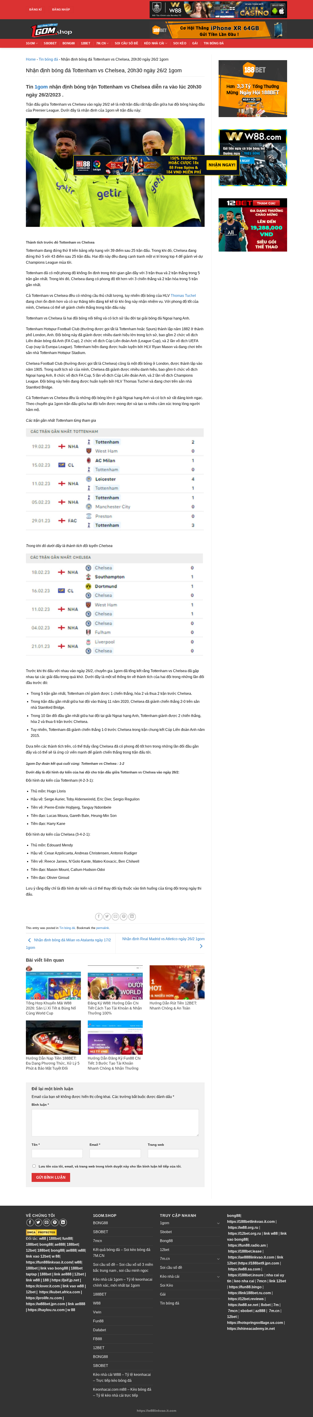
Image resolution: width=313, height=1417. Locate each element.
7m (276, 1305)
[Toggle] (218, 1223)
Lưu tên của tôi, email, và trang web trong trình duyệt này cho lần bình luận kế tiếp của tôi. (110, 1166)
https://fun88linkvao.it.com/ (49, 1262)
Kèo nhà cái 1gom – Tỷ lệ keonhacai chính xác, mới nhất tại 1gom (122, 1282)
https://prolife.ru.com (44, 1298)
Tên (36, 1144)
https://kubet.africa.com (59, 1292)
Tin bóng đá (214, 43)
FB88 (97, 1339)
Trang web (156, 1144)
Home (31, 59)
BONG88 (100, 1223)
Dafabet (99, 1330)
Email (95, 1144)
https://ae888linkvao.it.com (251, 1257)
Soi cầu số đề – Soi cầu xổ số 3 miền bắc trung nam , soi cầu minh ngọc (123, 1267)
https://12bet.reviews (246, 1299)
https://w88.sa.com (244, 1269)
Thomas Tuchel (183, 296)
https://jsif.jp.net (65, 1280)
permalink (102, 928)
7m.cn (101, 43)
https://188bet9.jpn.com (259, 1263)
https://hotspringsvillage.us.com (255, 1323)
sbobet (246, 1311)
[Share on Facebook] (99, 917)
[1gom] (67, 29)
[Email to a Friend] (115, 917)
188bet (54, 1238)
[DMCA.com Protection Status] (41, 1232)
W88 (97, 1303)
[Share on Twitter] (107, 917)
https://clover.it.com (43, 1286)
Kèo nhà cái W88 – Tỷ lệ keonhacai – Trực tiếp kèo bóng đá (122, 1377)
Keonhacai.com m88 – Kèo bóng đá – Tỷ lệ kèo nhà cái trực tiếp (122, 1392)
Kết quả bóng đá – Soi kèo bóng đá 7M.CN (121, 1253)
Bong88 (69, 43)
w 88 (56, 1256)
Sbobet (50, 43)
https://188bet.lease (245, 1251)
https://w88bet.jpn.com (45, 1304)
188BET (100, 1294)
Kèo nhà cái (154, 43)
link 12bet (277, 1281)
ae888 (60, 1244)
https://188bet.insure (246, 1275)
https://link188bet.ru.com (249, 1293)
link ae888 (62, 1274)
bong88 (46, 1244)
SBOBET (100, 1232)
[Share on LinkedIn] (132, 917)
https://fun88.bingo (245, 1287)
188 (46, 1280)
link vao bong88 (54, 1268)
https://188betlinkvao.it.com (251, 1222)
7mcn (97, 1241)
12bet (85, 43)
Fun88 (98, 1321)
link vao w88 (73, 1286)
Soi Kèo (179, 43)
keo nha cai (244, 1281)
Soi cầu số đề (126, 43)
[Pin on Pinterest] (123, 917)
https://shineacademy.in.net (251, 1329)
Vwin (97, 1312)
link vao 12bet (38, 1256)
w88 (42, 1238)
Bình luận (40, 1104)
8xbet (266, 1305)
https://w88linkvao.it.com (156, 1410)
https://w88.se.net (243, 1305)
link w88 (33, 1280)
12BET (98, 1348)
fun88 (67, 1238)
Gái (195, 43)
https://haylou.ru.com (46, 1310)
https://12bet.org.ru (244, 1233)
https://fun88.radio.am (247, 1245)
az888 (260, 1311)
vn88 (64, 1256)
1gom (30, 43)
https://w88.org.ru (243, 1227)
